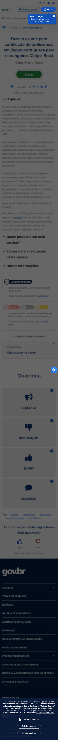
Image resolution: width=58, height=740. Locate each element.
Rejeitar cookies (29, 726)
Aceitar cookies (29, 732)
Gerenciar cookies (31, 719)
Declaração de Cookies (45, 712)
